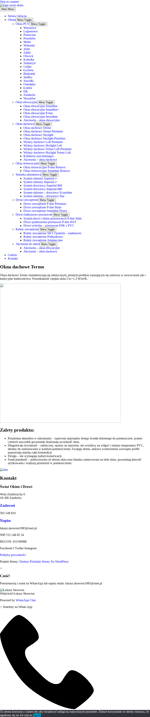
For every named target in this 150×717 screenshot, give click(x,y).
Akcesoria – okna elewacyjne (41, 120)
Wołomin (29, 45)
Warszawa (29, 27)
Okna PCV (22, 24)
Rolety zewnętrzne (27, 229)
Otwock (28, 56)
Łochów (28, 70)
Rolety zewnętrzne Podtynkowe (43, 236)
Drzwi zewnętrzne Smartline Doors (45, 210)
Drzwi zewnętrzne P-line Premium (44, 203)
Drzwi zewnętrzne (27, 199)
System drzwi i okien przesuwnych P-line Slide (52, 218)
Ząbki (27, 52)
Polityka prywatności (13, 555)
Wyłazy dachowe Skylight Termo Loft (47, 152)
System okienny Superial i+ (40, 178)
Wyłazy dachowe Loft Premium (43, 142)
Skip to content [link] (9, 1)
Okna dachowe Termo (37, 127)
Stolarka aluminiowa (28, 174)
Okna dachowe (25, 124)
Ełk (25, 91)
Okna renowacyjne (27, 163)
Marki (27, 42)
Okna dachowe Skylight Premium (44, 138)
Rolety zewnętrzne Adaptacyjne (43, 240)
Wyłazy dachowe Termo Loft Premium (47, 149)
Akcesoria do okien (28, 244)
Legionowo (30, 31)
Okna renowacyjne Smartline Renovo (46, 170)
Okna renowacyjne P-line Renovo (44, 167)
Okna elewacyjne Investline (40, 116)
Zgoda (37, 715)
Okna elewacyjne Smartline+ (41, 109)
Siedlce (27, 77)
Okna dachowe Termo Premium (43, 131)
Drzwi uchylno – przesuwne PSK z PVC (48, 225)
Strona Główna (17, 16)
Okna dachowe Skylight (38, 135)
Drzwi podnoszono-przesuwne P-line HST (49, 222)
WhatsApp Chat (26, 600)
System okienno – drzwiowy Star (43, 196)
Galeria (12, 255)
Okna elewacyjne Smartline (40, 106)
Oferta (12, 19)
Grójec (27, 66)
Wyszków (29, 98)
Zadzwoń (7, 505)
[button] (75, 591)
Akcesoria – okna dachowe (40, 159)
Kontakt (13, 258)
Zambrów (29, 95)
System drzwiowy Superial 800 (42, 185)
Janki (26, 49)
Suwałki (28, 80)
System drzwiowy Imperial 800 (42, 189)
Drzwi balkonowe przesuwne (34, 214)
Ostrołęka (29, 84)
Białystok (29, 73)
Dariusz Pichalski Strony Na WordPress (43, 561)
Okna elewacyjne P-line (38, 113)
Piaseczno (29, 34)
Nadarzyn (29, 63)
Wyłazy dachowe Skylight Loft (42, 145)
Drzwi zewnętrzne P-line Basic (42, 207)
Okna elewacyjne (26, 102)
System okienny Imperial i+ (40, 182)
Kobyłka (28, 59)
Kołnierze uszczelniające (38, 156)
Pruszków (29, 38)
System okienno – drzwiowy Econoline (47, 192)
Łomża (27, 87)
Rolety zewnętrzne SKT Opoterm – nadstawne (52, 233)
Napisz (5, 520)
